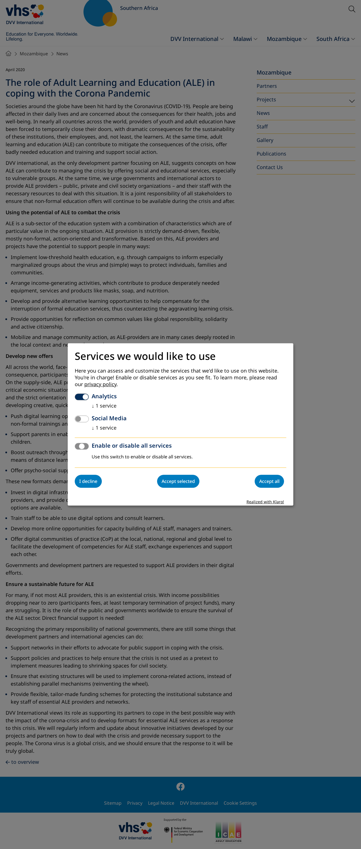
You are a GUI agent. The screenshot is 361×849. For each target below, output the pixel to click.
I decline (88, 481)
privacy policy (100, 384)
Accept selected (178, 481)
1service (104, 406)
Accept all (269, 481)
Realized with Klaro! (265, 502)
